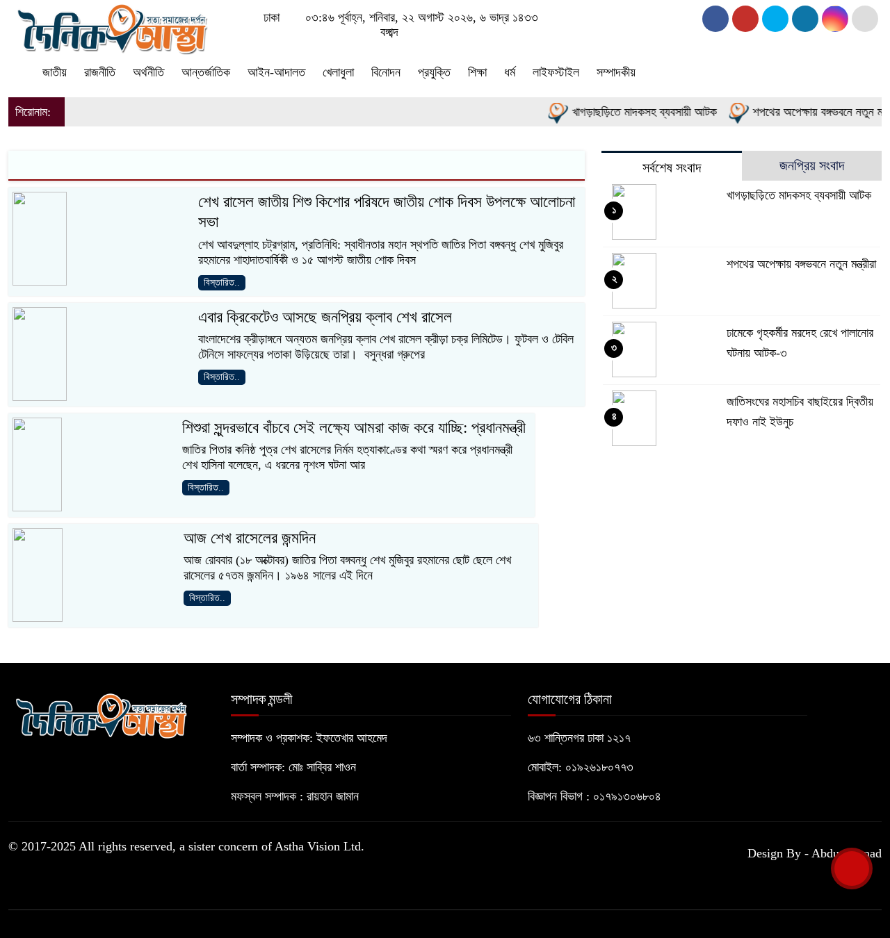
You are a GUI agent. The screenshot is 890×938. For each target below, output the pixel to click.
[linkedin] (805, 19)
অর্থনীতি (148, 72)
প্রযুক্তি (434, 72)
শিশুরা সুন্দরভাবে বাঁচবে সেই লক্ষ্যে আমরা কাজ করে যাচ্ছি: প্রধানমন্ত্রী (354, 427)
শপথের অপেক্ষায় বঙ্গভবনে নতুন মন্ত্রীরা (801, 264)
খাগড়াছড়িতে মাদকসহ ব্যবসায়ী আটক (632, 112)
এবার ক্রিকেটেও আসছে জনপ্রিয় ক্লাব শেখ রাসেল (325, 317)
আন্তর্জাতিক (205, 72)
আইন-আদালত (276, 72)
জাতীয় (54, 72)
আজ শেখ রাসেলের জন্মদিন (250, 538)
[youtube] (835, 19)
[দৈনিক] (111, 26)
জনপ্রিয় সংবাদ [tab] (811, 165)
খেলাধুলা (338, 72)
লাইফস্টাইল (556, 72)
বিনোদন (385, 72)
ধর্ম (509, 72)
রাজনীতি (99, 72)
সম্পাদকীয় (616, 72)
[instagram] (775, 19)
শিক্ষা (477, 72)
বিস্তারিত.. (222, 282)
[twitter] (745, 19)
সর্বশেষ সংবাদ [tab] (671, 167)
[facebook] (715, 19)
